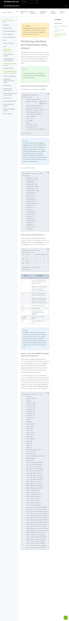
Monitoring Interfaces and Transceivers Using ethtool (10, 72)
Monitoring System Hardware (8, 54)
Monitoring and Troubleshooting (7, 50)
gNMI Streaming (7, 85)
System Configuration (8, 34)
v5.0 (17, 11)
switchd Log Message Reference (8, 104)
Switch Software (53, 12)
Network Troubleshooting (10, 76)
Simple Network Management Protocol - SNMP (9, 80)
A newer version (27, 28)
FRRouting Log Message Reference (9, 109)
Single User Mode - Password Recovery (8, 89)
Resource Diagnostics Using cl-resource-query (10, 94)
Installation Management (9, 31)
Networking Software (43, 12)
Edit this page (58, 19)
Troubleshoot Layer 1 (9, 68)
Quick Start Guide (7, 28)
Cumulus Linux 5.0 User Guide (8, 21)
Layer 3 (5, 46)
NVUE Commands (7, 113)
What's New (6, 25)
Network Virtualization (8, 43)
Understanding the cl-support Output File (9, 59)
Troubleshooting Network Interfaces (10, 64)
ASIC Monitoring (7, 98)
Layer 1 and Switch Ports (9, 37)
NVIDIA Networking (33, 12)
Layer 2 (5, 40)
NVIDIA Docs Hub (24, 12)
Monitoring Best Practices (9, 101)
